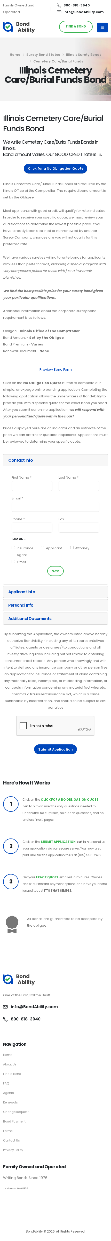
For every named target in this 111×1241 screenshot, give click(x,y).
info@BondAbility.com (84, 12)
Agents (8, 1093)
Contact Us (11, 1140)
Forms (8, 1131)
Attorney (82, 548)
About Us (10, 1064)
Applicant (54, 548)
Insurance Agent (25, 551)
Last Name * (68, 477)
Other (21, 562)
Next (56, 571)
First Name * (21, 477)
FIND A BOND (76, 26)
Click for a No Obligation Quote (55, 168)
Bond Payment (14, 1121)
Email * (17, 498)
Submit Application (55, 749)
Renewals (10, 1102)
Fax (61, 519)
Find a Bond (12, 1074)
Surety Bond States (43, 54)
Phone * (18, 519)
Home (15, 54)
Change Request (16, 1112)
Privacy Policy (13, 1150)
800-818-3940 (77, 5)
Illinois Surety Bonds (83, 54)
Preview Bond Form (55, 369)
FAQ (6, 1083)
